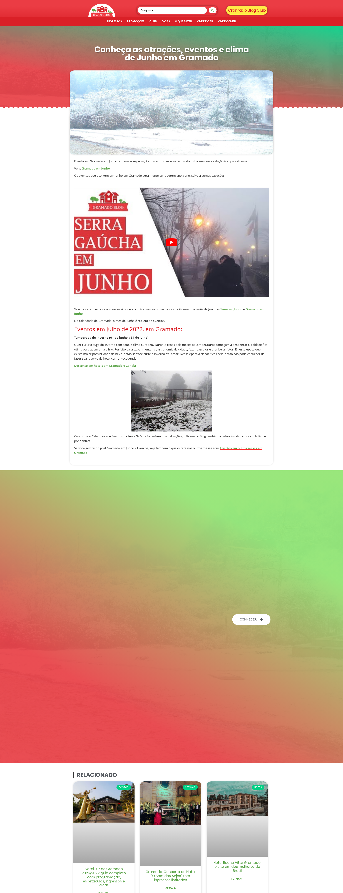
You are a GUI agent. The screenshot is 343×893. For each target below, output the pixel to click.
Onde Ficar (205, 21)
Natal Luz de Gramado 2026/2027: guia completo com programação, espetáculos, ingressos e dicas (104, 877)
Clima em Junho (230, 309)
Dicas (166, 21)
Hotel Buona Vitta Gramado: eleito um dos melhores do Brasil (237, 866)
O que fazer (183, 21)
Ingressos (114, 21)
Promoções (135, 21)
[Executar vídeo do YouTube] (171, 242)
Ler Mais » (171, 888)
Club (153, 21)
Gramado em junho (96, 168)
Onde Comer (227, 21)
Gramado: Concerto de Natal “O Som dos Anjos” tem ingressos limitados (170, 875)
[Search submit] (213, 10)
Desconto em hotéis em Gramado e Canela (105, 366)
